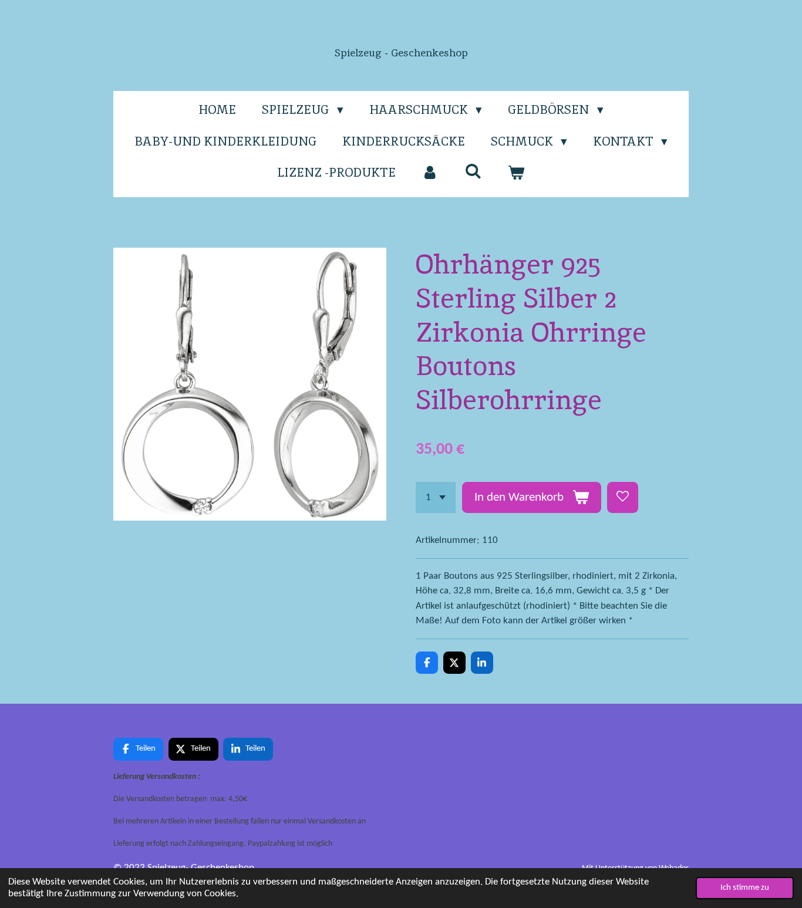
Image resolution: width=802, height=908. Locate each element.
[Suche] (472, 171)
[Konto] (430, 172)
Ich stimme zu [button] (744, 887)
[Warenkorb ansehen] (516, 172)
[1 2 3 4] (436, 497)
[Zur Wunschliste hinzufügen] (622, 497)
